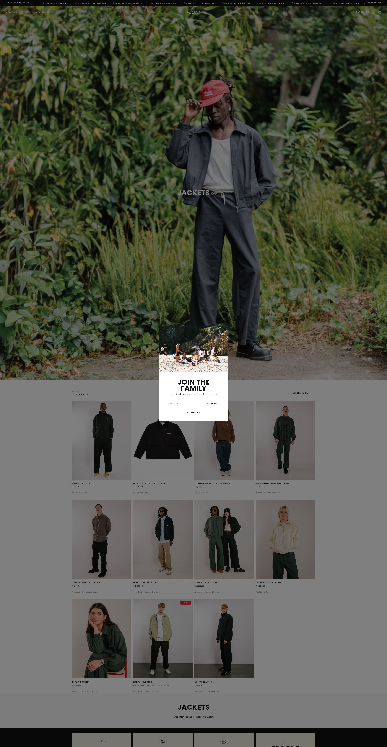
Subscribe (213, 403)
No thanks (193, 412)
